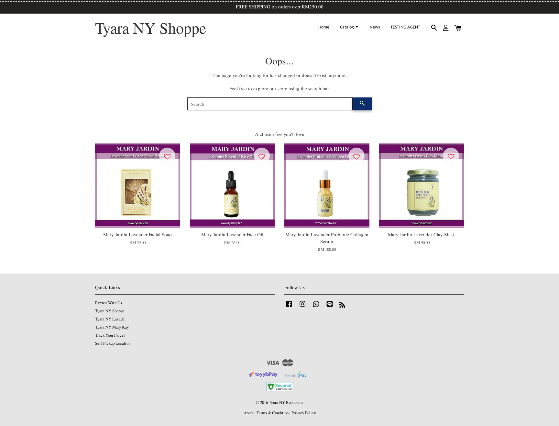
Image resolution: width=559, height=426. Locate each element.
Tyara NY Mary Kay (112, 327)
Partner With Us (108, 303)
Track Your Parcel (110, 335)
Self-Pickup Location (112, 343)
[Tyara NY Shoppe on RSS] (342, 306)
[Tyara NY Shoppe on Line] (329, 307)
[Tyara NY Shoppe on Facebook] (288, 307)
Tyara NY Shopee (109, 311)
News (375, 27)
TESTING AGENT (405, 27)
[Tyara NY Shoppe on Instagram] (302, 307)
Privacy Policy (303, 413)
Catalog (347, 27)
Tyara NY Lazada (110, 319)
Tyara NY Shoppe (150, 27)
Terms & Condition (273, 413)
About (249, 413)
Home (323, 27)
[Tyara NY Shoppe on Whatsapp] (316, 307)
